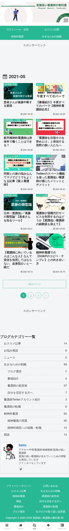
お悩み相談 (35, 350)
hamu (22, 445)
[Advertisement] (34, 56)
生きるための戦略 (35, 364)
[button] (62, 385)
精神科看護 (35, 413)
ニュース (35, 357)
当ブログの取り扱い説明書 (50, 511)
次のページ (34, 284)
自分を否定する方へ (50, 501)
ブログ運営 (37, 371)
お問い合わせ (50, 485)
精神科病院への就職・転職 (37, 428)
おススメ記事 (35, 343)
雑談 (35, 434)
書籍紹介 (19, 506)
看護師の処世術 (50, 496)
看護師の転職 (35, 406)
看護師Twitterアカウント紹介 (35, 399)
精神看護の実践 (37, 420)
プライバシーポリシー (18, 485)
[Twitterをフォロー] (21, 469)
